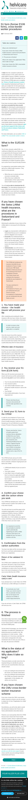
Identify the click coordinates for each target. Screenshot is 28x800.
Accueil (3, 18)
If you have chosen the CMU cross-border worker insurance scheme (13, 65)
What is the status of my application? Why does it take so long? (13, 60)
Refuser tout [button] (20, 793)
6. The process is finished (9, 57)
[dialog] (14, 789)
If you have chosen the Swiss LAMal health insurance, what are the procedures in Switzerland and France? (14, 52)
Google (24, 786)
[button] (2, 13)
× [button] (26, 779)
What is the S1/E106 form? (9, 48)
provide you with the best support (11, 751)
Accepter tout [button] (7, 793)
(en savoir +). (4, 788)
